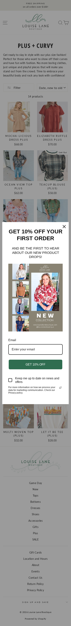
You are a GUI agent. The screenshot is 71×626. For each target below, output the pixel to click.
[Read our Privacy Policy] (60, 387)
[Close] (64, 226)
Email (12, 340)
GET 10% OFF (35, 364)
